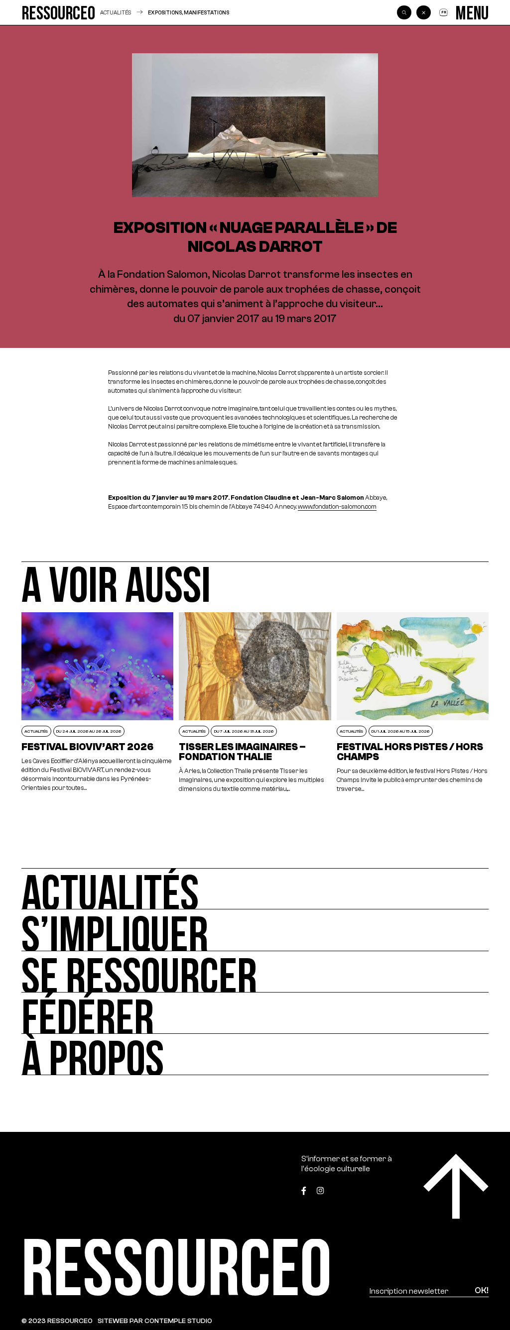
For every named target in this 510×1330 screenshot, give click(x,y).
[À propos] (255, 1054)
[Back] (423, 12)
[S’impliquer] (255, 930)
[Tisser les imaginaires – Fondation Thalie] (255, 703)
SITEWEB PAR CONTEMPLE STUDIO (155, 1321)
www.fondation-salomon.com (337, 506)
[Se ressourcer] (255, 972)
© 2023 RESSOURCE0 (57, 1321)
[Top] (456, 1186)
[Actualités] (255, 888)
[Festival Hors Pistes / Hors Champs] (413, 703)
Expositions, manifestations (188, 12)
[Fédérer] (255, 1013)
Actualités (115, 12)
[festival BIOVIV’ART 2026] (97, 703)
